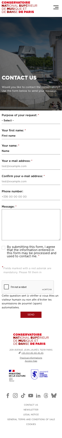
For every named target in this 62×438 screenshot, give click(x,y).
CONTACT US (31, 405)
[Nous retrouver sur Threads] (46, 396)
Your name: (10, 145)
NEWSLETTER (31, 410)
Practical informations (31, 358)
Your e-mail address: (17, 161)
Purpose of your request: (20, 115)
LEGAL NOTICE (31, 415)
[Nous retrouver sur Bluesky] (54, 396)
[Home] (19, 7)
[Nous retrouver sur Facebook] (7, 396)
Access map (31, 361)
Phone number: (12, 191)
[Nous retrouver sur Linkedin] (38, 396)
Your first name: (14, 130)
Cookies (31, 424)
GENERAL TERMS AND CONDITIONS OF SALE (31, 419)
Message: (9, 206)
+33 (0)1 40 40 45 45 (32, 353)
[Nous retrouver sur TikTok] (23, 396)
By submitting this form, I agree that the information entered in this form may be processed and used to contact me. (31, 251)
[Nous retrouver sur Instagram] (15, 396)
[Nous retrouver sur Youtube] (30, 396)
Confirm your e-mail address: (23, 176)
